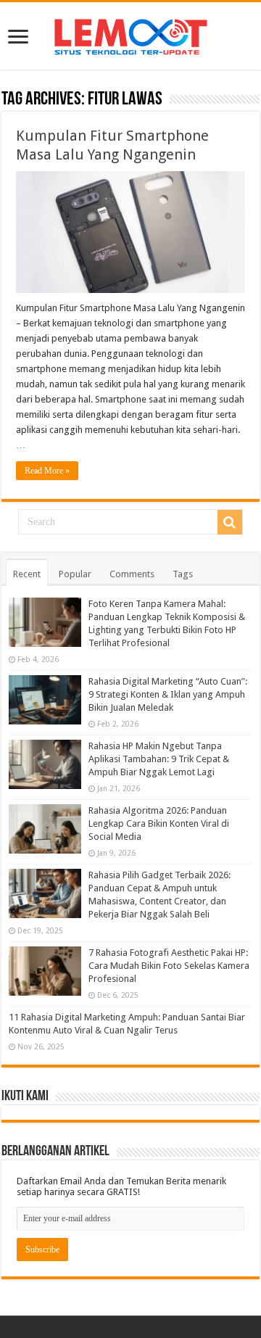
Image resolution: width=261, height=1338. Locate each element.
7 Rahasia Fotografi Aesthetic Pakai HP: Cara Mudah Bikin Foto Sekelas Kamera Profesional (168, 965)
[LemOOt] (130, 34)
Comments (131, 574)
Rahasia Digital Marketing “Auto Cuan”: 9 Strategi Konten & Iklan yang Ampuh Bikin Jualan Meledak (167, 694)
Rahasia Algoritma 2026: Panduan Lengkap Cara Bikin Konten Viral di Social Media (158, 823)
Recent (27, 574)
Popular (75, 574)
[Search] (230, 522)
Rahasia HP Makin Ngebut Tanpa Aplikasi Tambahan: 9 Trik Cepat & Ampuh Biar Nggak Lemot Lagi (158, 758)
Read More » (47, 471)
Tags (183, 574)
